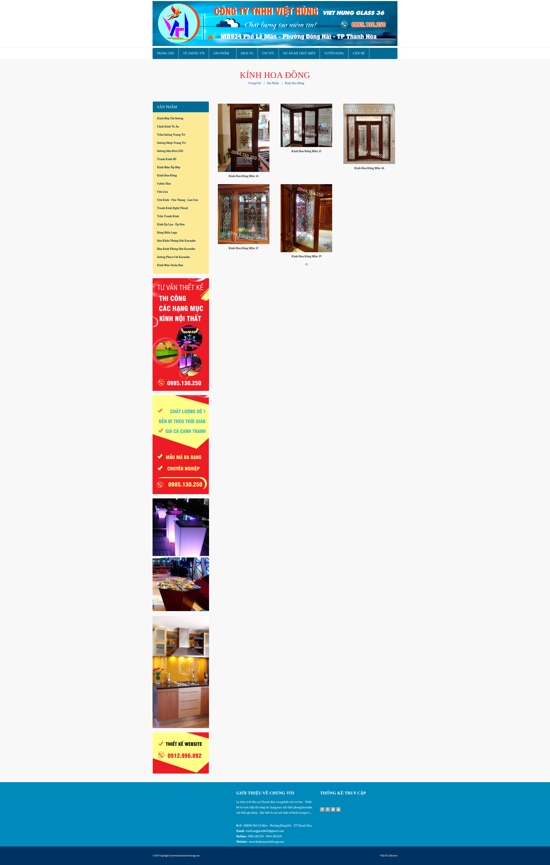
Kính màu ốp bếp (168, 167)
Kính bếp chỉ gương (170, 118)
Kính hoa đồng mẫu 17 (243, 248)
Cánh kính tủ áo (168, 126)
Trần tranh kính (168, 216)
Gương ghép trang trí (171, 143)
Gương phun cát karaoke (173, 257)
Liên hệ (359, 53)
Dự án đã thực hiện (299, 53)
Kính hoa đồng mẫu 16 (369, 168)
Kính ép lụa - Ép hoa (171, 224)
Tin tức (268, 53)
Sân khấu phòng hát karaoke (176, 241)
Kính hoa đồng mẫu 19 (306, 256)
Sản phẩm (221, 53)
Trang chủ (165, 53)
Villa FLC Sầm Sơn (388, 855)
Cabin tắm (164, 183)
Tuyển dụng (334, 53)
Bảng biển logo (167, 232)
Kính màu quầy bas (170, 265)
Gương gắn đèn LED (170, 151)
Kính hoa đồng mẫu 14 (244, 176)
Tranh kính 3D (166, 159)
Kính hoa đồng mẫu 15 (306, 151)
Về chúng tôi (194, 53)
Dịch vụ (247, 53)
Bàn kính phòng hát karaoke (176, 249)
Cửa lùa (162, 192)
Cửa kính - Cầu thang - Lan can (177, 200)
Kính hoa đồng (294, 83)
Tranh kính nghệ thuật (172, 208)
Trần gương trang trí (171, 135)
